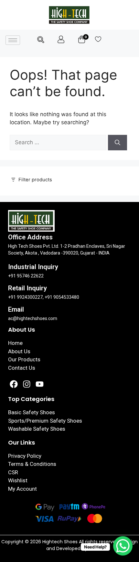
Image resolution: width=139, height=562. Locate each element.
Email (16, 309)
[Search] (117, 142)
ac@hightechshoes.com (32, 318)
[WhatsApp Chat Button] (123, 546)
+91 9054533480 (62, 297)
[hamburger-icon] (12, 40)
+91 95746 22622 (26, 275)
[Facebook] (13, 384)
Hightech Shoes (60, 541)
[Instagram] (26, 384)
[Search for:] (59, 142)
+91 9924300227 (25, 297)
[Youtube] (39, 384)
